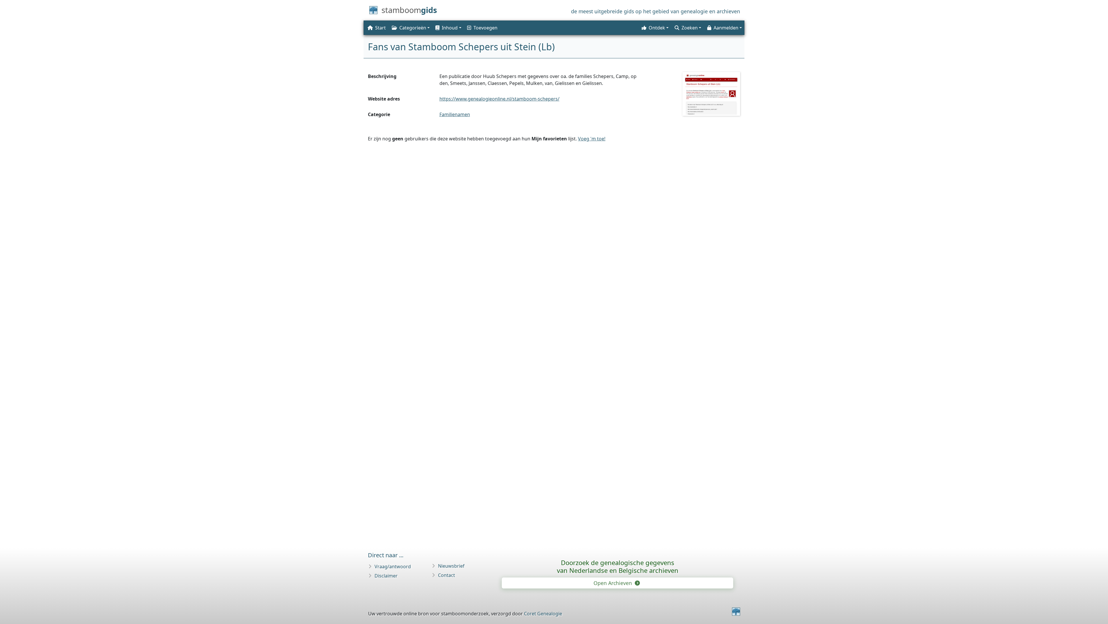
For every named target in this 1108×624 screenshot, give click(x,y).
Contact (446, 575)
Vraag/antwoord (393, 566)
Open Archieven (613, 583)
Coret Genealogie (543, 613)
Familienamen (454, 114)
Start (380, 28)
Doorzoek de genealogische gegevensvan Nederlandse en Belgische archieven (617, 566)
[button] (448, 28)
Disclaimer (386, 576)
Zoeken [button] (690, 28)
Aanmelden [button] (726, 28)
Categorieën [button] (412, 28)
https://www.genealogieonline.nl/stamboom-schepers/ (499, 99)
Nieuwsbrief (451, 566)
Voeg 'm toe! (591, 138)
